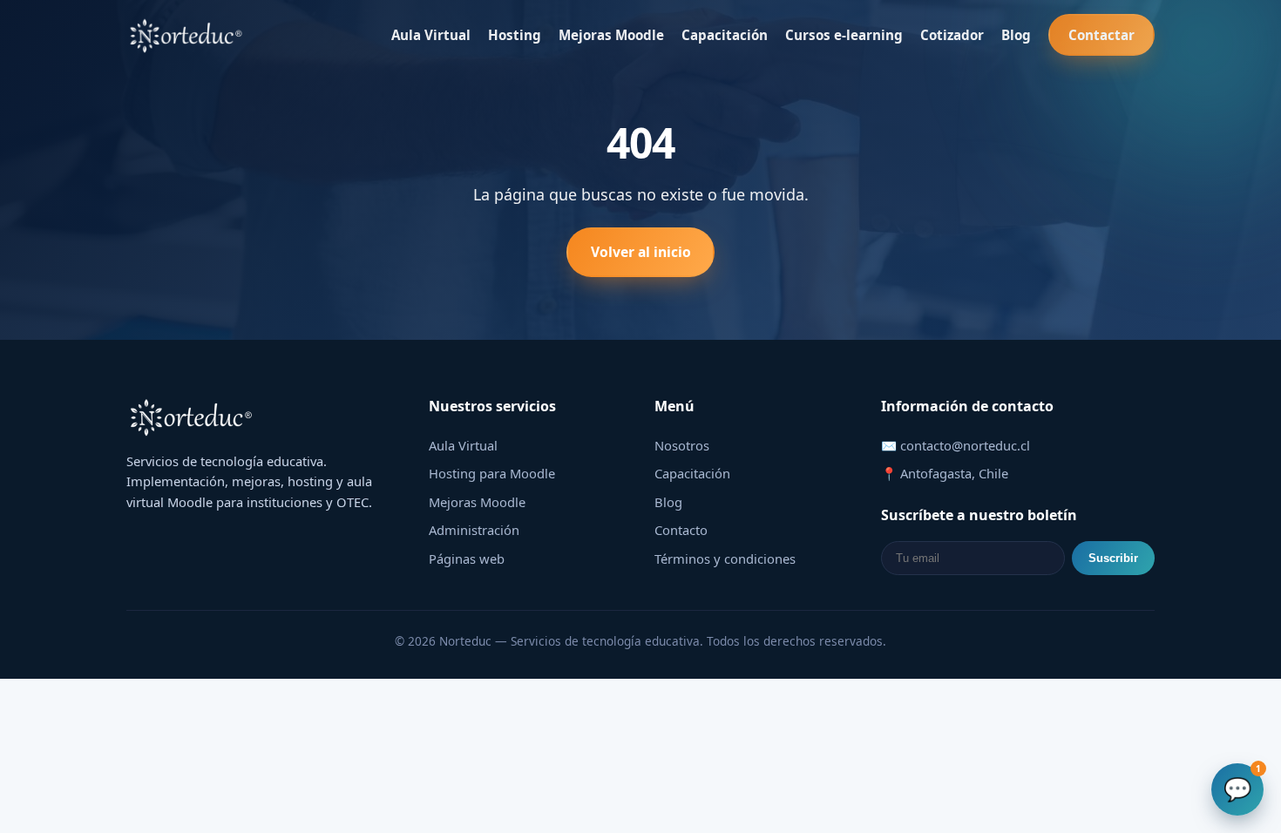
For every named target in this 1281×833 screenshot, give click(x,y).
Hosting (514, 35)
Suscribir (1113, 558)
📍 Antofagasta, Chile (944, 473)
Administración (474, 529)
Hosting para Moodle (492, 473)
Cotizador (952, 35)
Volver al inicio (641, 251)
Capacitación (724, 35)
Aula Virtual (431, 35)
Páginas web (467, 558)
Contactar (1101, 35)
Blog (1016, 35)
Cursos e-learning (844, 35)
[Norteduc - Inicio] (186, 35)
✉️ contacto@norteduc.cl (955, 445)
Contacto (681, 529)
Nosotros (681, 445)
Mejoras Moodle (611, 35)
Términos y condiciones (725, 558)
